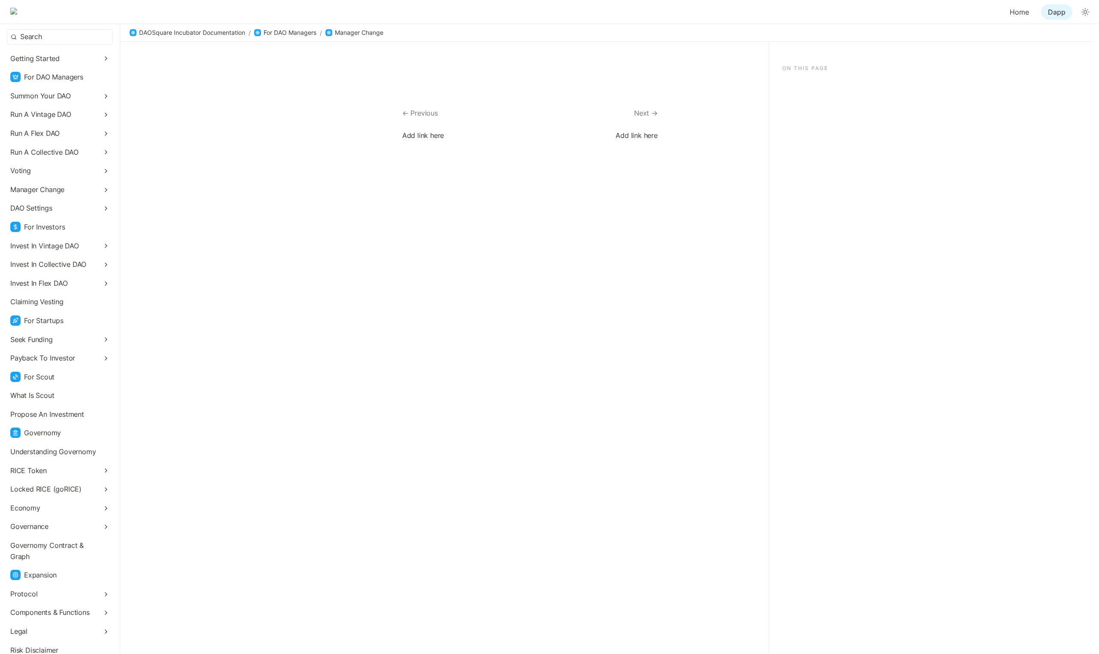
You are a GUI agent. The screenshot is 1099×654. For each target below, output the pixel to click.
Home (1019, 12)
